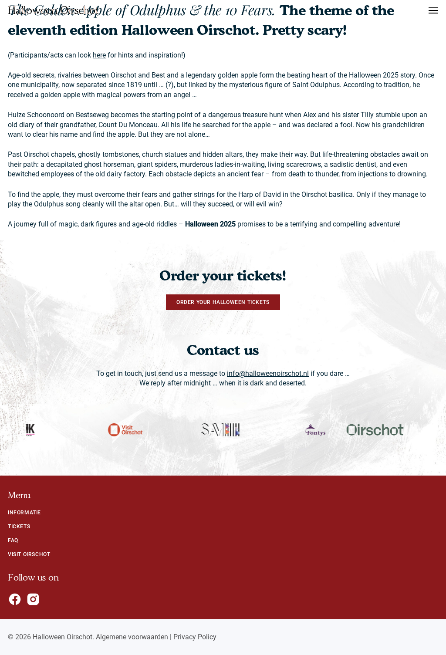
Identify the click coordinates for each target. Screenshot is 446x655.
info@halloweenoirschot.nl (268, 373)
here (99, 55)
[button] (433, 10)
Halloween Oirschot (53, 10)
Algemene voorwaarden (133, 637)
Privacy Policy (194, 637)
